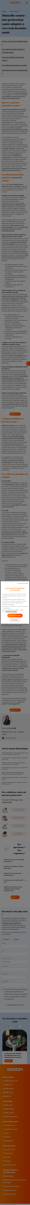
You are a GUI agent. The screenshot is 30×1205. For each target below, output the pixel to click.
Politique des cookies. (11, 611)
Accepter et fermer (15, 615)
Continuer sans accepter (23, 583)
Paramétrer (15, 620)
